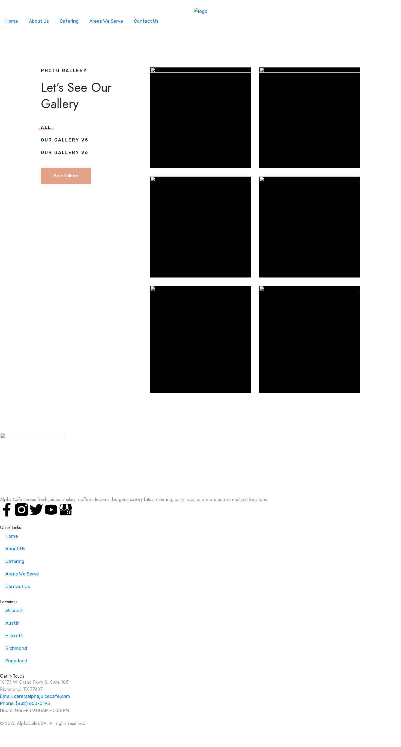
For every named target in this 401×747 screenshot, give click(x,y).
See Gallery (66, 175)
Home (11, 21)
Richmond (16, 648)
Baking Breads (200, 107)
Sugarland (16, 660)
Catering (69, 21)
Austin (12, 623)
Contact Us (146, 21)
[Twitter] (36, 509)
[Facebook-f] (7, 509)
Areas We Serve (106, 21)
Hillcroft (14, 635)
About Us (39, 21)
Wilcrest (14, 610)
